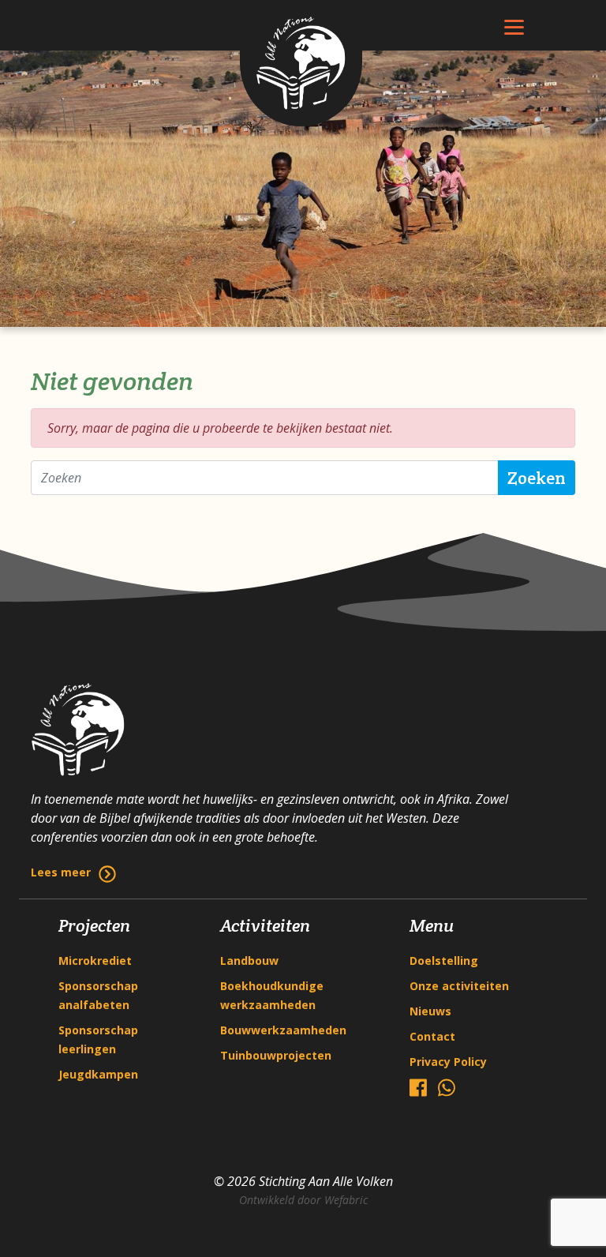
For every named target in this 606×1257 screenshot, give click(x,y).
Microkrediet (95, 960)
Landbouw (249, 960)
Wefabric (346, 1199)
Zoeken (536, 478)
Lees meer (61, 872)
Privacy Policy (448, 1061)
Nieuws (430, 1011)
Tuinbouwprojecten (275, 1055)
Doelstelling (444, 960)
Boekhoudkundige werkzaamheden (272, 995)
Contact (432, 1036)
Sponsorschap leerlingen (98, 1039)
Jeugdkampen (98, 1074)
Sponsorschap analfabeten (98, 995)
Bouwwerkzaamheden (283, 1029)
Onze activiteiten (459, 985)
